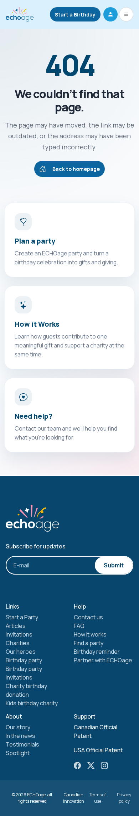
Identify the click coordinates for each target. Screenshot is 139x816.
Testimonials (22, 744)
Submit (114, 565)
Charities (18, 643)
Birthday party (24, 660)
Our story (18, 727)
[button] (110, 14)
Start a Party (22, 617)
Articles (16, 626)
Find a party (88, 643)
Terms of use (97, 798)
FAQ (79, 626)
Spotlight (18, 753)
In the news (20, 736)
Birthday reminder (97, 652)
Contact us (88, 617)
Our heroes (21, 652)
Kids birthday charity (32, 703)
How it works (90, 634)
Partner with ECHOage (103, 660)
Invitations (19, 634)
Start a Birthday (75, 14)
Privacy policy (124, 798)
